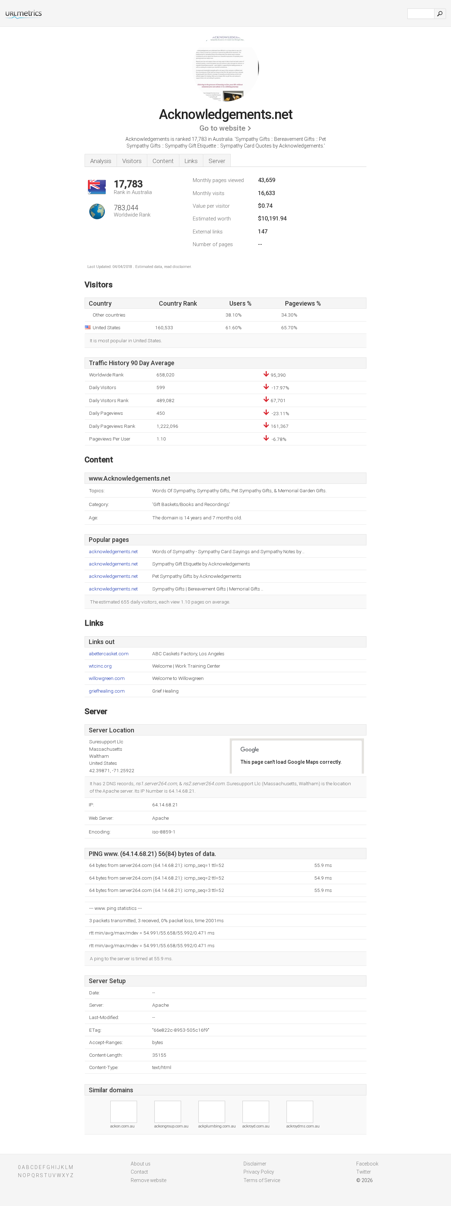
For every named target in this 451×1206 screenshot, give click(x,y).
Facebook (367, 1164)
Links (191, 160)
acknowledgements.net (113, 551)
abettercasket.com (109, 653)
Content (163, 160)
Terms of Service (261, 1180)
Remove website (148, 1180)
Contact (139, 1172)
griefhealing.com (107, 691)
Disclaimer (254, 1164)
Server (217, 160)
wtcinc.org (100, 666)
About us (140, 1164)
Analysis (100, 160)
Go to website (222, 128)
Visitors (132, 160)
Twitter (363, 1172)
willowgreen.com (107, 678)
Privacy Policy (258, 1172)
